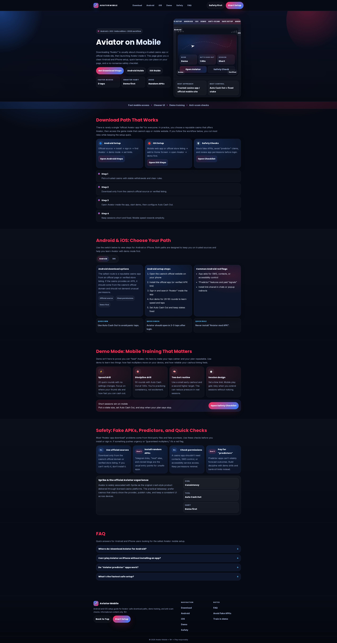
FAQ (189, 5)
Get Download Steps (110, 70)
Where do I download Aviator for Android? (122, 548)
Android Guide (135, 70)
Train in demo (220, 619)
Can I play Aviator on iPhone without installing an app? (129, 558)
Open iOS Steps (157, 162)
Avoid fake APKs (222, 613)
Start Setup (234, 5)
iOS (160, 5)
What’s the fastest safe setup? (116, 576)
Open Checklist (206, 158)
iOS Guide (155, 70)
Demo (169, 5)
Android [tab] (103, 259)
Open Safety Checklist (223, 405)
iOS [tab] (114, 259)
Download (137, 5)
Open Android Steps (111, 158)
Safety (179, 5)
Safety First (215, 5)
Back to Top (102, 619)
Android (150, 5)
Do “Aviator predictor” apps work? (118, 567)
